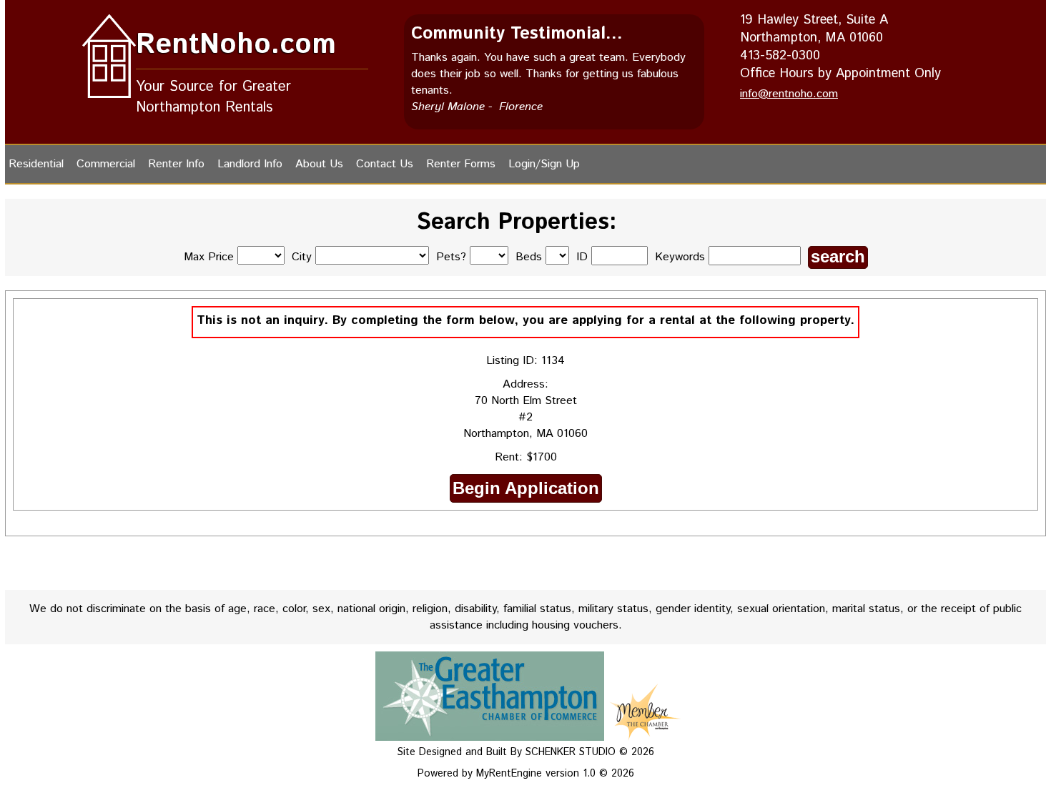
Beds (528, 257)
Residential (36, 164)
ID (583, 257)
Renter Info (176, 164)
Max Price (209, 257)
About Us (319, 164)
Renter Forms (460, 164)
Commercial (106, 164)
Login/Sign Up (544, 164)
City (302, 257)
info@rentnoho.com (789, 94)
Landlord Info (249, 164)
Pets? (451, 257)
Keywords (682, 257)
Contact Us (384, 164)
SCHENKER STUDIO (572, 752)
